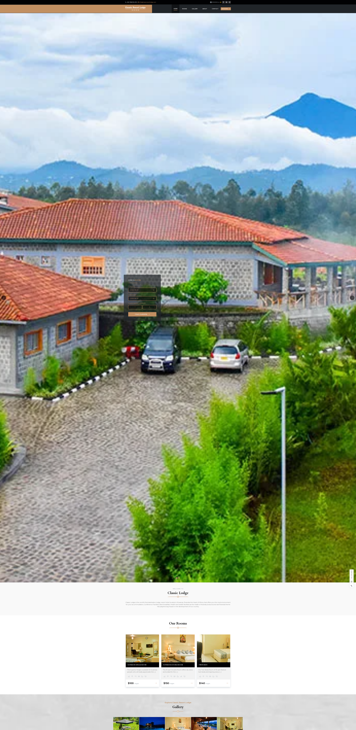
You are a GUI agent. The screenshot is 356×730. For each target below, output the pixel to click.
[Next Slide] (352, 297)
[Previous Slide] (3, 297)
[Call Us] (352, 585)
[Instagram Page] (229, 2)
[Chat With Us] (352, 582)
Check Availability (141, 314)
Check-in (131, 286)
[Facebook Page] (223, 2)
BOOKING (225, 8)
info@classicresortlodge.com (147, 2)
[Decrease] (130, 307)
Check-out (132, 295)
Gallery (195, 8)
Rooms (184, 8)
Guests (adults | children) (136, 303)
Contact (215, 8)
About (204, 8)
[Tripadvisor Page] (226, 2)
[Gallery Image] (126, 725)
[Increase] (140, 307)
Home (175, 8)
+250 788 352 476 (132, 2)
